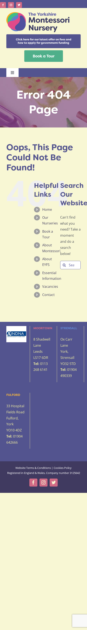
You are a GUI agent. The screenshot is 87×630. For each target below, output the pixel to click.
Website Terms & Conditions (33, 468)
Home (47, 209)
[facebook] (3, 5)
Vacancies (50, 286)
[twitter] (19, 5)
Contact (48, 294)
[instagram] (11, 5)
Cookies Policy (63, 468)
